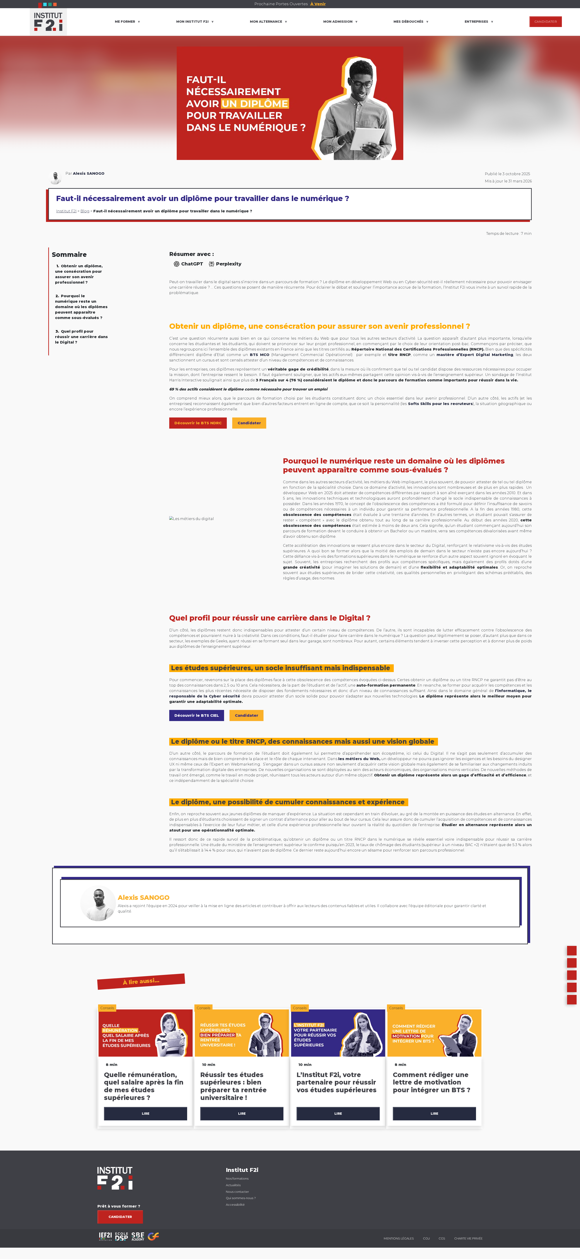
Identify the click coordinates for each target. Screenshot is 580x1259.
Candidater (120, 1217)
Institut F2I (66, 211)
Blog (84, 211)
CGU (426, 1238)
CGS (442, 1238)
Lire (145, 1114)
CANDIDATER (545, 21)
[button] (572, 963)
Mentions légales (399, 1238)
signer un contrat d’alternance (279, 819)
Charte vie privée (468, 1238)
